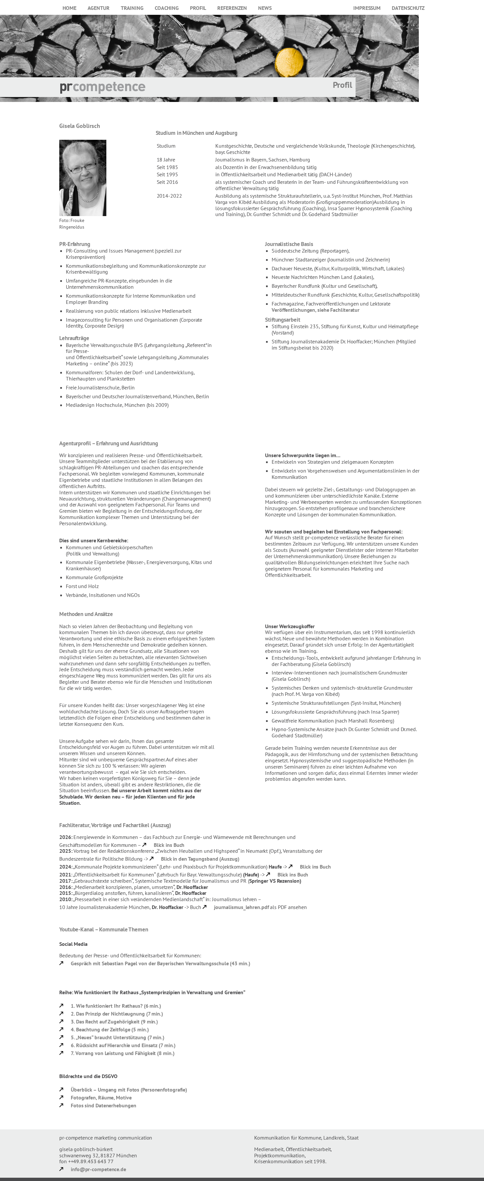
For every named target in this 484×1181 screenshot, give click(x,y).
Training (132, 8)
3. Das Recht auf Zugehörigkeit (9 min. (113, 1021)
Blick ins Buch (169, 845)
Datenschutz (408, 8)
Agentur (99, 8)
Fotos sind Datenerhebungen (103, 1105)
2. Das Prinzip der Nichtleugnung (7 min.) (117, 1013)
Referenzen (232, 8)
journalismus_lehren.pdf (241, 907)
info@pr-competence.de (98, 1169)
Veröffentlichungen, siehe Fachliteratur (316, 310)
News (265, 8)
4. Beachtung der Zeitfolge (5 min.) (110, 1029)
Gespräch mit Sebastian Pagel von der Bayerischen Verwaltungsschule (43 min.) (160, 963)
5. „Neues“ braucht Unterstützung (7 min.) (117, 1037)
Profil (198, 8)
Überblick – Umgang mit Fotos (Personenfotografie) (129, 1089)
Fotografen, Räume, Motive (101, 1097)
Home (69, 8)
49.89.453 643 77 (93, 1161)
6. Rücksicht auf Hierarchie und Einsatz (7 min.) (123, 1045)
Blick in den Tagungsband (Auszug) (200, 858)
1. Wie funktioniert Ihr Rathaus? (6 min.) (116, 1005)
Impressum (367, 8)
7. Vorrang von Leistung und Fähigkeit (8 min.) (122, 1053)
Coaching (167, 8)
